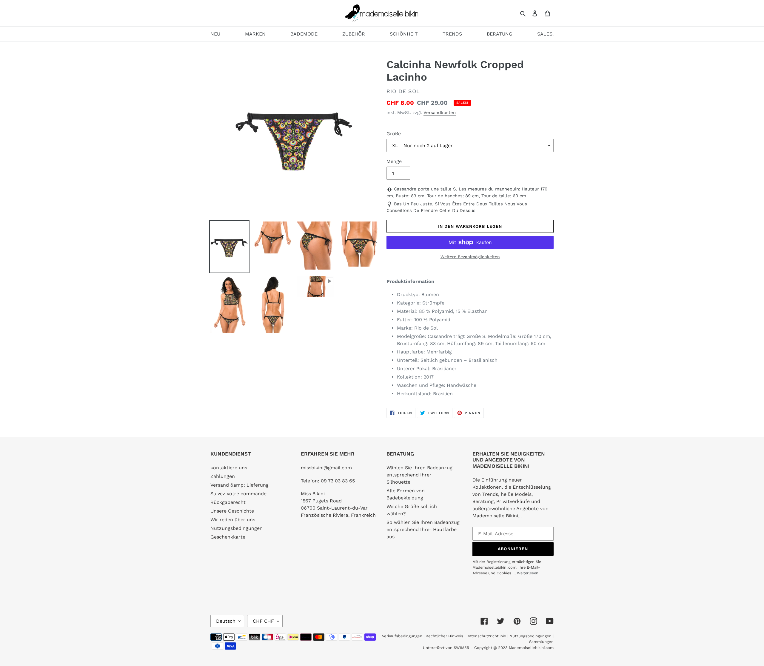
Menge (394, 161)
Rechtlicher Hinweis (444, 636)
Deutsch (225, 621)
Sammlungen (541, 641)
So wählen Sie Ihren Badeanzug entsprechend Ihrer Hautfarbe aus (423, 529)
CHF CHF (263, 621)
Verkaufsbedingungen (402, 636)
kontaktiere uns (228, 467)
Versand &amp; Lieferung (239, 485)
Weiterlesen (527, 573)
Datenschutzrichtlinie (486, 636)
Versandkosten (439, 112)
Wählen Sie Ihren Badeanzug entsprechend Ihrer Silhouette (419, 475)
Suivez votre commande (238, 493)
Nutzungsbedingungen (236, 528)
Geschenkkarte (227, 537)
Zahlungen (222, 476)
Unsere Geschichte (232, 511)
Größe (393, 133)
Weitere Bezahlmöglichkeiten (470, 256)
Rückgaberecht (228, 502)
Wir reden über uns (232, 519)
